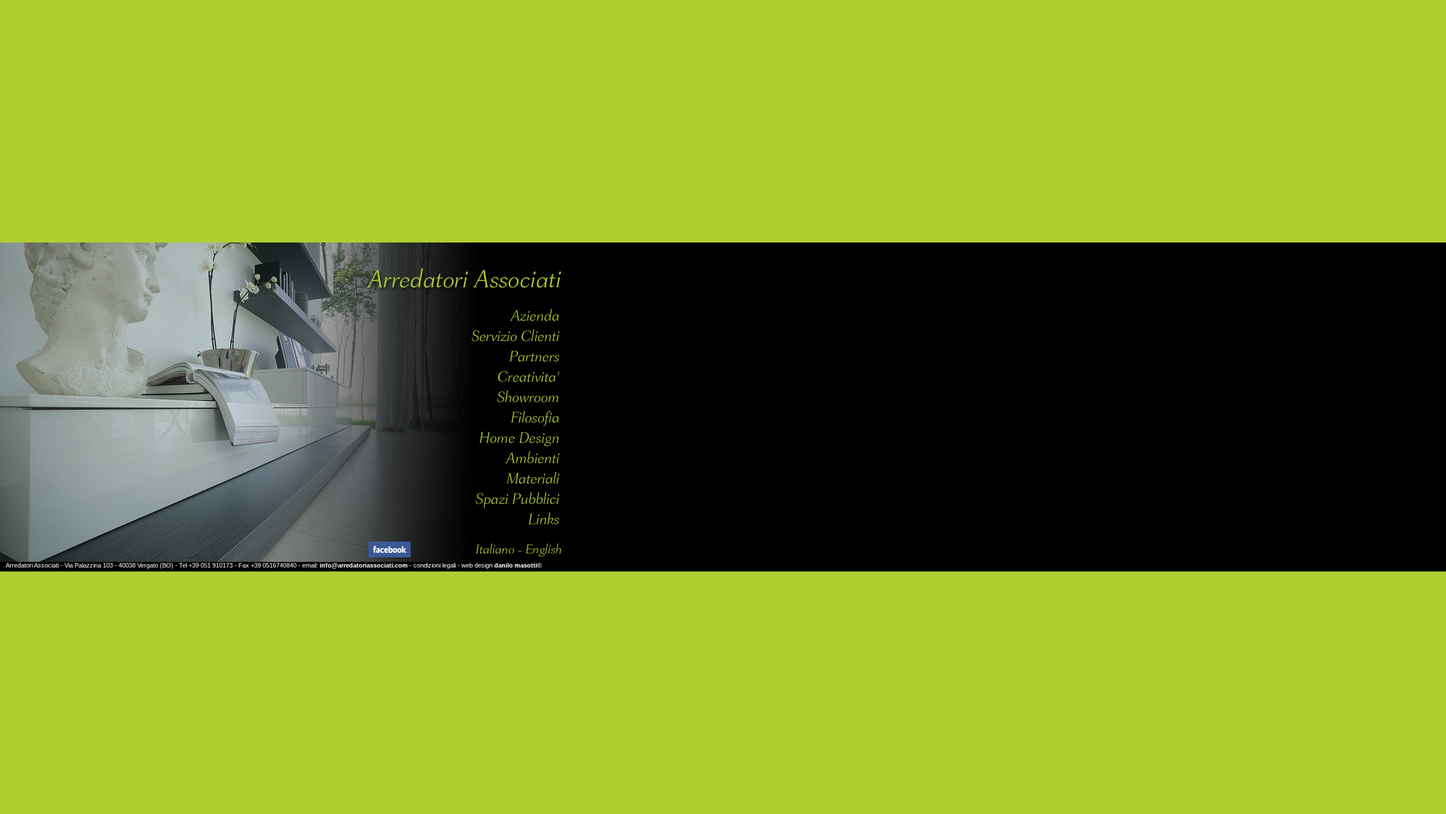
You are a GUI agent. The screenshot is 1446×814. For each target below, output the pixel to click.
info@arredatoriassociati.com (364, 565)
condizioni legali (434, 565)
